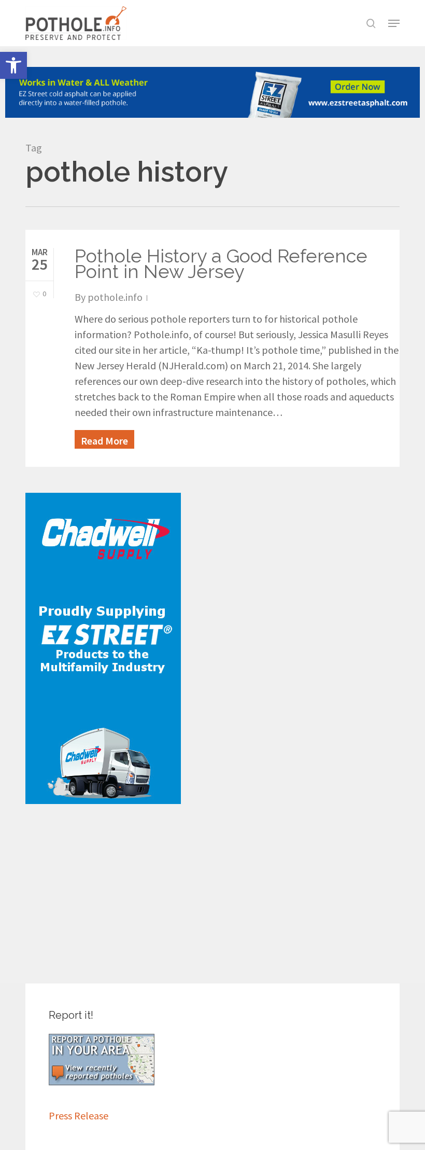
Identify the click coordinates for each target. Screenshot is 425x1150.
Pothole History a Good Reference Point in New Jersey (221, 263)
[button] (13, 65)
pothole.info (115, 296)
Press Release (78, 1115)
